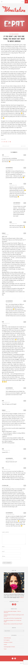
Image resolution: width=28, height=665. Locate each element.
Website (3, 556)
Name (3, 546)
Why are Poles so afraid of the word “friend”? (13, 623)
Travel (5, 649)
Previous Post (6, 146)
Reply (25, 167)
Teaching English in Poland (9, 646)
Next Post (23, 146)
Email (3, 551)
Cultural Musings (14, 34)
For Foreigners (7, 640)
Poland (5, 644)
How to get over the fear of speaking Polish (13, 618)
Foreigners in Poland (8, 642)
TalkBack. (22, 597)
